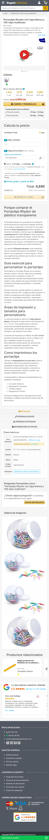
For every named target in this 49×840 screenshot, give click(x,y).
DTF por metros (12, 762)
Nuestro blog (11, 765)
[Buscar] (45, 8)
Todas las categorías (14, 790)
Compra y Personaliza (24, 104)
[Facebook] (15, 742)
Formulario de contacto (15, 787)
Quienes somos (12, 755)
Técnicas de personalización (17, 780)
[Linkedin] (11, 742)
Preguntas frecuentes (14, 777)
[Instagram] (19, 742)
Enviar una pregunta (34, 502)
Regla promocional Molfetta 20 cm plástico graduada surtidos (27, 662)
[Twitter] (7, 742)
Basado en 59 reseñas (28, 820)
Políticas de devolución (15, 783)
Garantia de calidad (13, 758)
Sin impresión (11, 158)
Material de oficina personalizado (26, 471)
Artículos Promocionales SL (25, 835)
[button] (23, 89)
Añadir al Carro (24, 197)
